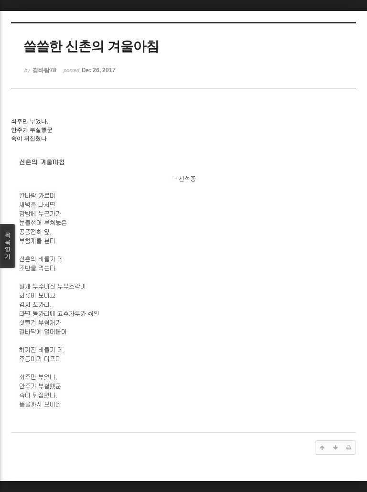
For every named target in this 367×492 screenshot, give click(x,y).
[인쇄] (349, 447)
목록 (8, 246)
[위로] (322, 447)
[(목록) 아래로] (335, 447)
